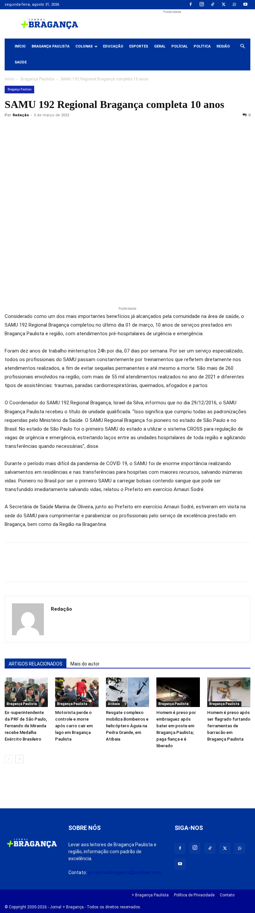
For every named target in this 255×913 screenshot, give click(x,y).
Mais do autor (85, 663)
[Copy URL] (11, 130)
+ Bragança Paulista (150, 895)
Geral (159, 46)
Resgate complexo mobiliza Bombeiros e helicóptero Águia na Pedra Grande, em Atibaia (127, 726)
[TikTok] (212, 4)
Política (202, 46)
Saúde (21, 62)
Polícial (179, 46)
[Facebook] (191, 4)
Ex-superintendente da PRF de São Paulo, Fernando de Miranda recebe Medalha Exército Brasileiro (26, 726)
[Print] (87, 130)
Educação (113, 46)
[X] (223, 4)
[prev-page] (9, 759)
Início (20, 46)
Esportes (138, 46)
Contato (227, 895)
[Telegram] (103, 130)
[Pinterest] (57, 130)
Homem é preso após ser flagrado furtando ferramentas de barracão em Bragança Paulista (228, 726)
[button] (242, 46)
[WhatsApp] (234, 4)
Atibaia (114, 704)
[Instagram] (202, 4)
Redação (21, 115)
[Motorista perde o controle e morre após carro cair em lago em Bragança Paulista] (76, 692)
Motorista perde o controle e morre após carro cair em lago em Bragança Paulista (74, 726)
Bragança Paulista (50, 46)
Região (223, 46)
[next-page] (19, 759)
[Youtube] (245, 4)
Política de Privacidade (194, 895)
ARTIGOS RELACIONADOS (35, 663)
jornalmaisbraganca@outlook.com (124, 872)
